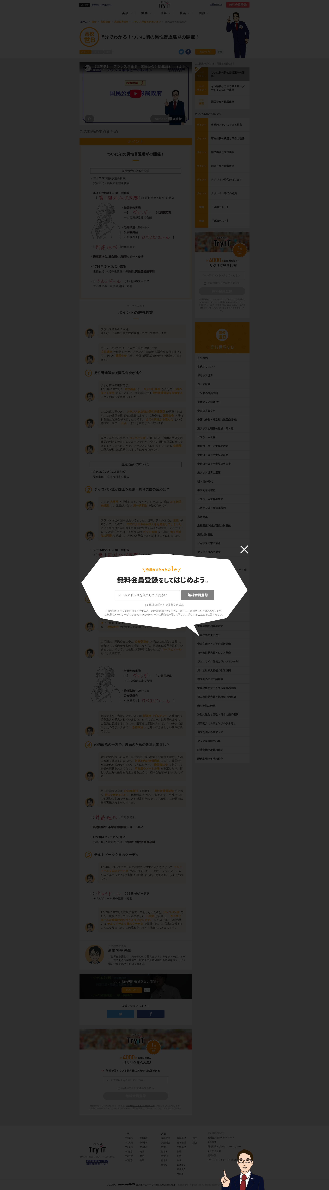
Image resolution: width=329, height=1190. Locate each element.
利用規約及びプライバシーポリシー (170, 610)
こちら (201, 614)
